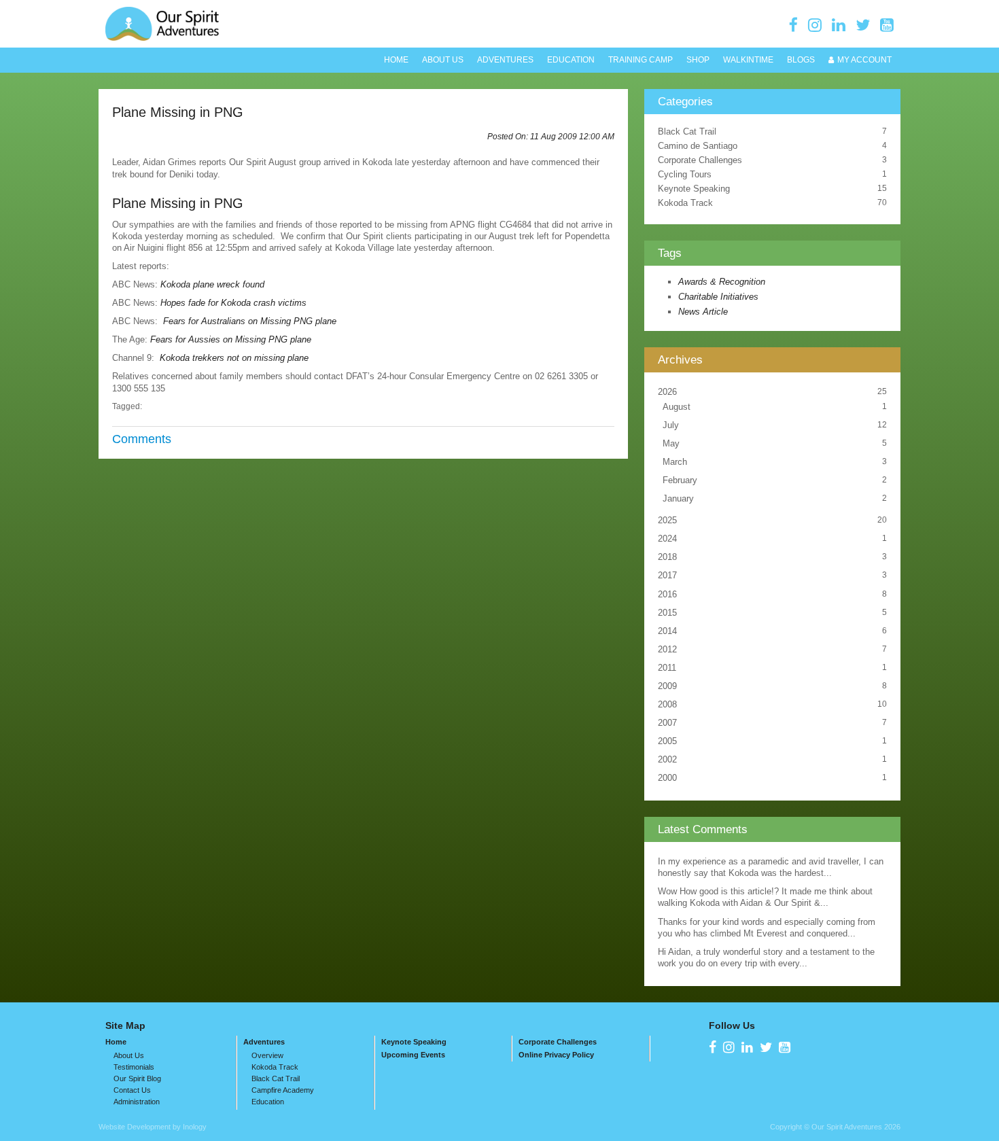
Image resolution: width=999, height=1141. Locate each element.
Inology (195, 1127)
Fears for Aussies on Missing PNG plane (230, 339)
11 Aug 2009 (572, 137)
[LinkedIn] (838, 25)
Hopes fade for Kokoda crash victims (233, 303)
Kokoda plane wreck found (212, 284)
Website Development (135, 1127)
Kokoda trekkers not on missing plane (234, 358)
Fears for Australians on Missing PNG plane (249, 321)
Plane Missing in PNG (177, 112)
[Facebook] (793, 25)
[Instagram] (815, 25)
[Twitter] (863, 25)
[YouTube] (887, 25)
